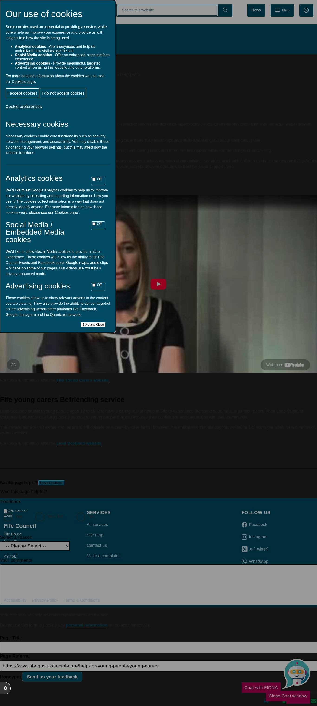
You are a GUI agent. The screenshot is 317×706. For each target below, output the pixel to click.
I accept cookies (22, 93)
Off (99, 179)
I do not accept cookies (63, 93)
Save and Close (93, 324)
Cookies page (23, 82)
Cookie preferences (24, 106)
